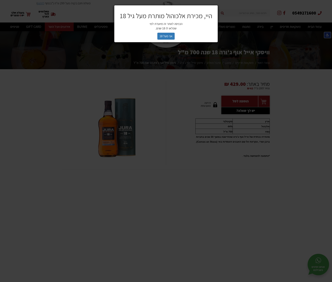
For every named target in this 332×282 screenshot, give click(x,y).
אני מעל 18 (166, 36)
